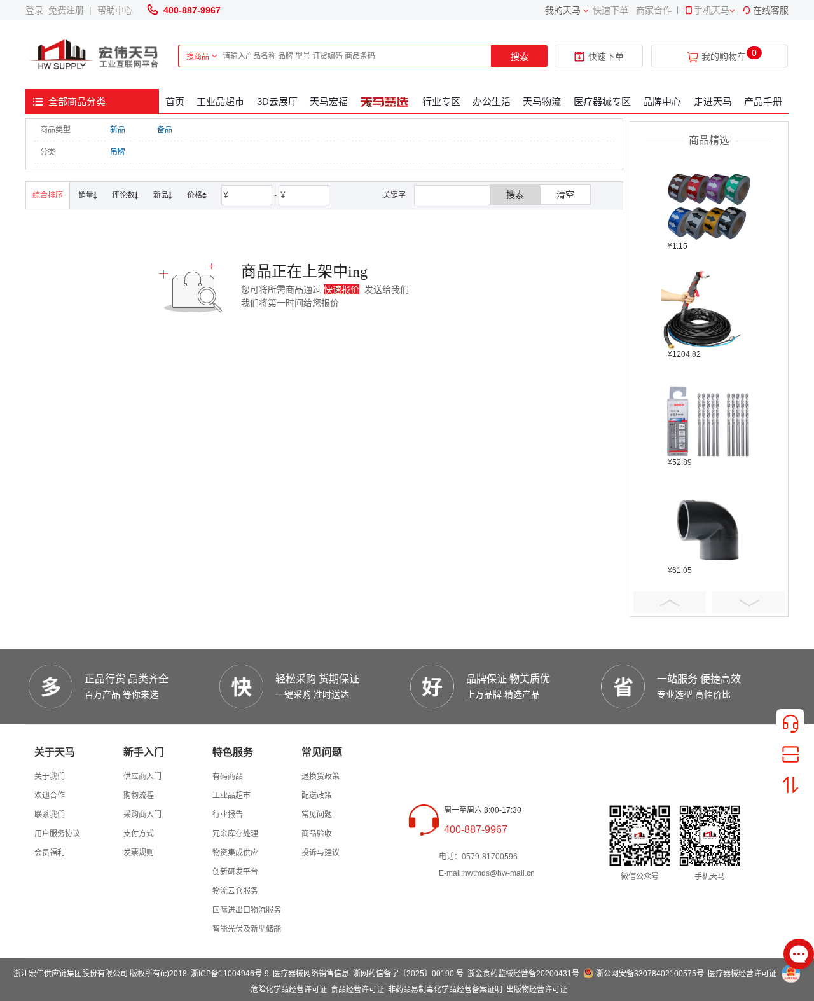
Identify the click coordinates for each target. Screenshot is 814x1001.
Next (748, 602)
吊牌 (117, 152)
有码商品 (227, 776)
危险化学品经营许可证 (289, 989)
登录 (36, 10)
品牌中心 (662, 101)
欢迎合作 (49, 795)
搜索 (519, 57)
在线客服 (771, 10)
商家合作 (654, 10)
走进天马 (713, 101)
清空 (565, 195)
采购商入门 (142, 814)
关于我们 (49, 776)
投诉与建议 (320, 852)
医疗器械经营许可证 (742, 973)
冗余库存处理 (235, 833)
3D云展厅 (277, 101)
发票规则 (138, 852)
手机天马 (711, 10)
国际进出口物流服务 (246, 910)
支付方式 (138, 833)
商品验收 (316, 833)
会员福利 (49, 852)
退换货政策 (320, 776)
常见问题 (316, 814)
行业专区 (441, 101)
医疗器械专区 (602, 101)
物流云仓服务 (235, 891)
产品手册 (763, 101)
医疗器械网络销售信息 (311, 973)
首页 (174, 101)
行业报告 (227, 814)
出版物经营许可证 (536, 989)
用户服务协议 (57, 833)
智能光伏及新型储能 (246, 929)
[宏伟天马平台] (95, 55)
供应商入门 (142, 776)
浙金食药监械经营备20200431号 (523, 973)
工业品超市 (220, 101)
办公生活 (492, 101)
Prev (669, 602)
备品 (164, 129)
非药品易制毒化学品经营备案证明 (445, 989)
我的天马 (563, 10)
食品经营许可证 (357, 989)
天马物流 (542, 101)
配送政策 (316, 795)
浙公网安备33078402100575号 (650, 973)
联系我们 (49, 814)
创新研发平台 (235, 871)
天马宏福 (329, 101)
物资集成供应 (235, 852)
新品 (117, 129)
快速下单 (610, 10)
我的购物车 (723, 57)
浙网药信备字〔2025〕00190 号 (408, 973)
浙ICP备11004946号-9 (230, 973)
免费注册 (68, 10)
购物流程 (138, 795)
